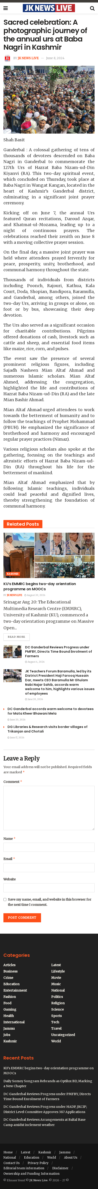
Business (10, 971)
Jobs (6, 1035)
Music (56, 984)
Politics (57, 997)
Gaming (9, 1009)
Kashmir (13, 573)
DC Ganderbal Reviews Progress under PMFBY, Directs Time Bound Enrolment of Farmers (58, 651)
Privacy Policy (38, 1163)
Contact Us (11, 1163)
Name (9, 838)
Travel (56, 1028)
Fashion (9, 997)
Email (9, 859)
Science (57, 1009)
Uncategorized (63, 1035)
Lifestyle (58, 971)
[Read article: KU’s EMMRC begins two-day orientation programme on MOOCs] (49, 555)
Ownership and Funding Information (31, 1174)
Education (11, 984)
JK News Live (28, 58)
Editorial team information (23, 1168)
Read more (19, 635)
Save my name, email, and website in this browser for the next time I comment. (49, 901)
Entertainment (15, 990)
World (56, 1041)
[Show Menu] (5, 8)
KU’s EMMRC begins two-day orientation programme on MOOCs (39, 586)
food (7, 1003)
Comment (12, 781)
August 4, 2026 (35, 661)
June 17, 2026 (17, 737)
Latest (56, 965)
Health (8, 1016)
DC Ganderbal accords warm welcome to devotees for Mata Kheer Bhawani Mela (51, 711)
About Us (70, 1158)
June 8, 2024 (55, 58)
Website (9, 879)
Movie (56, 978)
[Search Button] (92, 8)
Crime (8, 978)
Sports (56, 1016)
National (58, 990)
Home (8, 1152)
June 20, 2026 (35, 699)
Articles (9, 965)
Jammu (9, 1028)
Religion (58, 1003)
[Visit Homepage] (48, 8)
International (14, 1022)
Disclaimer (60, 1168)
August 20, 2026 (35, 595)
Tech (55, 1022)
